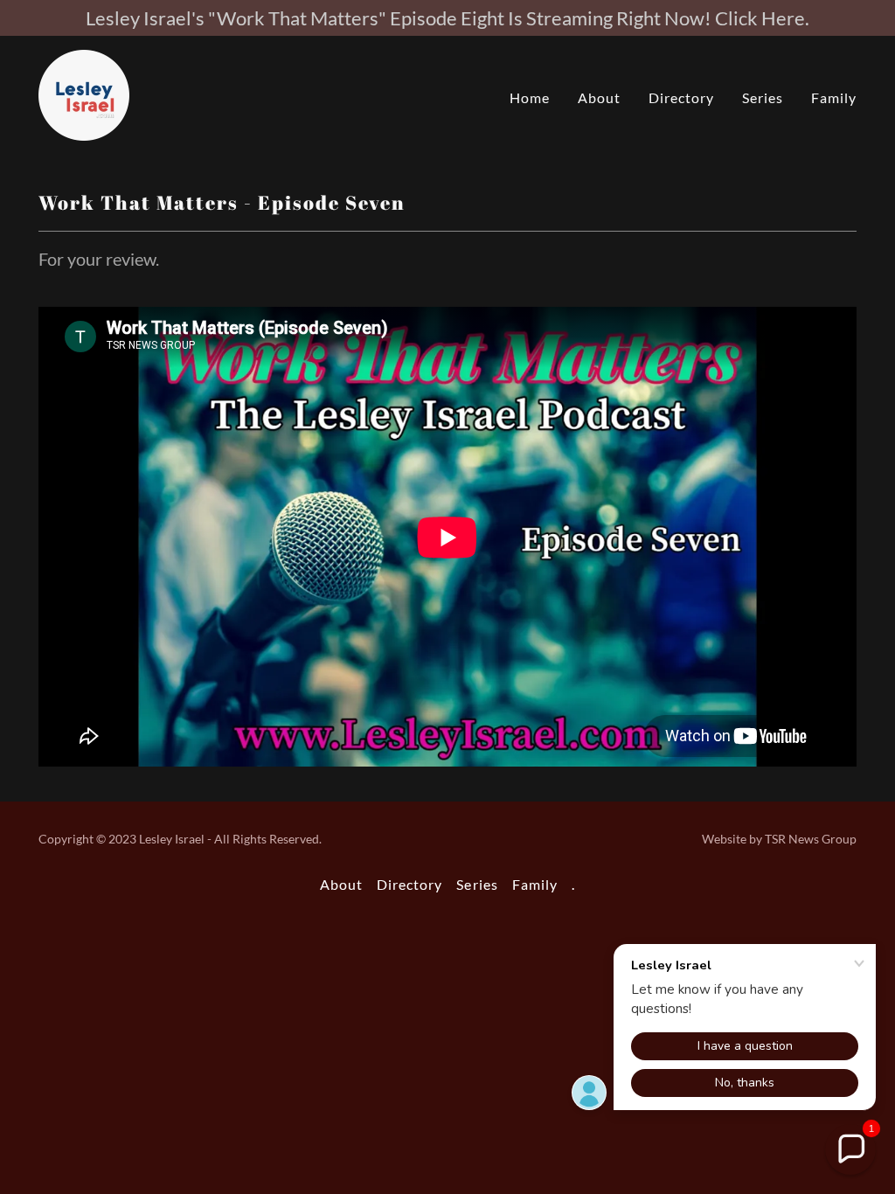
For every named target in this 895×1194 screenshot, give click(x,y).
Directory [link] (681, 97)
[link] (83, 93)
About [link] (599, 97)
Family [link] (834, 97)
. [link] (573, 884)
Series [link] (762, 97)
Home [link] (530, 97)
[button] (850, 1149)
